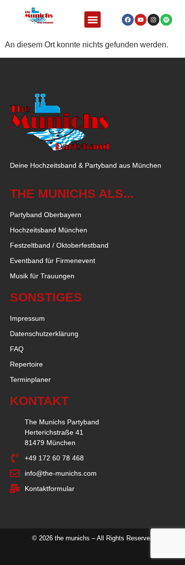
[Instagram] (153, 20)
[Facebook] (128, 20)
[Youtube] (141, 20)
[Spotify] (166, 20)
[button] (92, 19)
